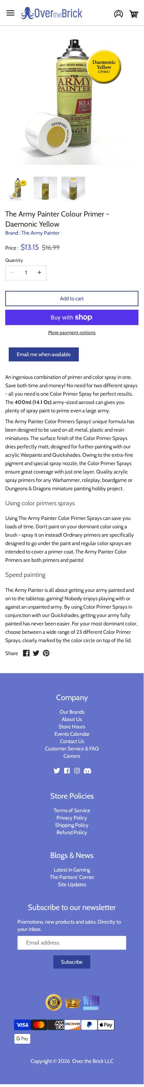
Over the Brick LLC (92, 1061)
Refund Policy (71, 832)
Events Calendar (72, 734)
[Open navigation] (10, 13)
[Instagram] (77, 770)
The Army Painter (40, 233)
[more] (39, 273)
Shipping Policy (72, 825)
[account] (121, 14)
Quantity (14, 260)
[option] (17, 188)
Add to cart (72, 298)
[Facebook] (66, 770)
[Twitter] (56, 770)
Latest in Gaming (72, 870)
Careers (71, 756)
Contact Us (72, 741)
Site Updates (72, 884)
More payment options (72, 332)
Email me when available (44, 354)
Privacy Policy (71, 818)
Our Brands (72, 712)
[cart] (133, 14)
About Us (72, 719)
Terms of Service (72, 810)
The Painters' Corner (72, 877)
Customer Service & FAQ (72, 749)
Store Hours (72, 727)
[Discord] (87, 770)
